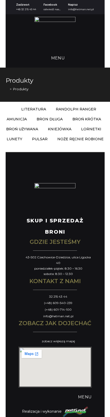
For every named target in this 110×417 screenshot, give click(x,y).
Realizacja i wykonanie (42, 411)
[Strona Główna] (7, 89)
